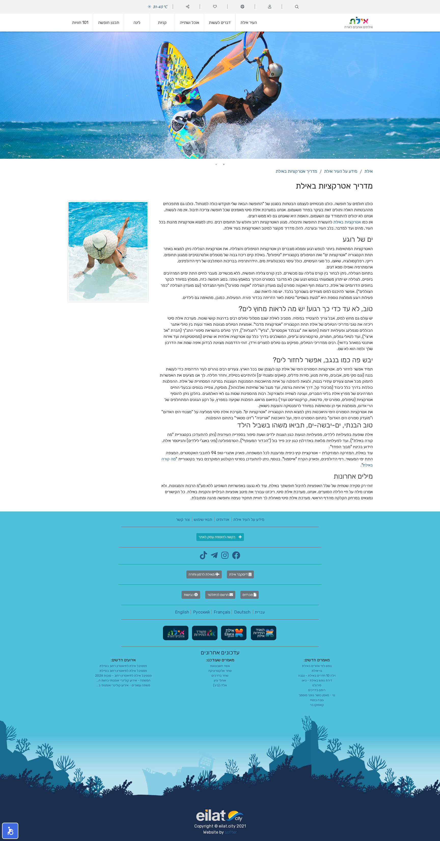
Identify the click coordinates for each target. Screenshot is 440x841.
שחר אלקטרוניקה (220, 671)
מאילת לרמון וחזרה (202, 574)
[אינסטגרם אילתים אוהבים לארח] (223, 556)
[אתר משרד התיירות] (204, 632)
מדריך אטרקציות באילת (296, 171)
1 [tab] (223, 164)
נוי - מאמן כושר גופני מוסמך (317, 695)
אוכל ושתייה (189, 22)
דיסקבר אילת (239, 574)
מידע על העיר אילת (340, 171)
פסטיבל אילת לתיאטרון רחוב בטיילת (123, 666)
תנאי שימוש (203, 519)
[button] (10, 830)
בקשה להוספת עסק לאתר (217, 537)
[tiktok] (203, 556)
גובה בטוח (317, 700)
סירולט (316, 685)
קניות (162, 22)
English (182, 612)
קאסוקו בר (317, 705)
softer (231, 832)
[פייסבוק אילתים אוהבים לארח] (234, 556)
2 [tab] (216, 164)
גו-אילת (317, 671)
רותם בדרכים (316, 690)
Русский (201, 612)
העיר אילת (248, 22)
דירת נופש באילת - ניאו (317, 680)
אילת (368, 171)
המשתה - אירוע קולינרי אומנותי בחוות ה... (123, 680)
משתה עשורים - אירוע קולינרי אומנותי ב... (123, 685)
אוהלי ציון (220, 680)
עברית (260, 612)
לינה (136, 22)
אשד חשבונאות (220, 666)
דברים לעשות (220, 22)
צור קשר (183, 519)
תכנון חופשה (108, 22)
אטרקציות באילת (347, 222)
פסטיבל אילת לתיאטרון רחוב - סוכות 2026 (123, 675)
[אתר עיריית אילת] (233, 632)
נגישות (189, 595)
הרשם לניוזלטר (218, 595)
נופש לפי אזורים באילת (317, 666)
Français (222, 612)
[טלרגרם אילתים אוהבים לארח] (213, 556)
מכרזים (248, 595)
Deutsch (242, 612)
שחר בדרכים (220, 675)
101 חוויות (80, 22)
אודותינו (222, 519)
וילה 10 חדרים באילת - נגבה (317, 675)
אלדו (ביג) (220, 685)
